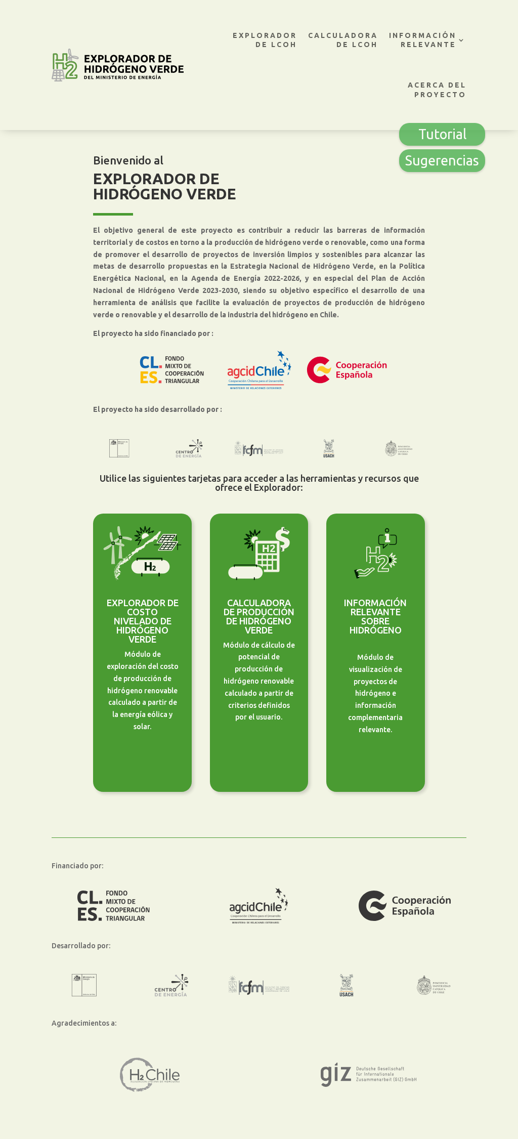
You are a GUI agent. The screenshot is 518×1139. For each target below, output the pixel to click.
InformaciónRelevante (422, 40)
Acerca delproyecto (437, 89)
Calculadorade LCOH (343, 40)
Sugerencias (442, 160)
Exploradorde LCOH (265, 40)
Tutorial (442, 134)
